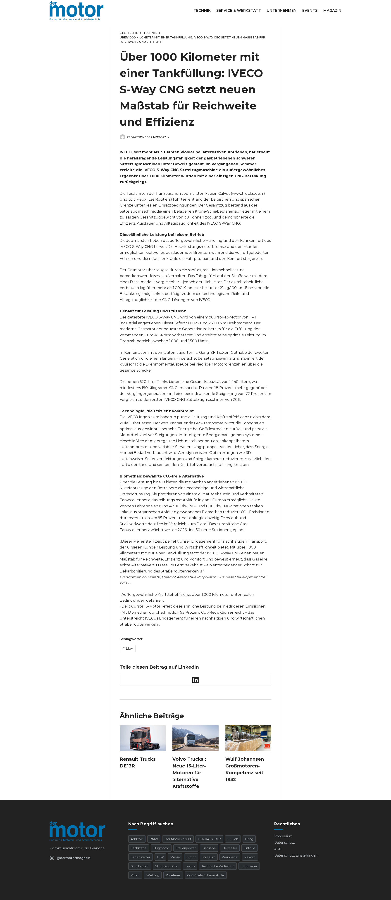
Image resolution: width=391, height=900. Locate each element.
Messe (175, 857)
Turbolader (249, 866)
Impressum (283, 836)
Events (310, 10)
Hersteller (230, 848)
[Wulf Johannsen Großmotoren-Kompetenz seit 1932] (248, 738)
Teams (190, 866)
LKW (160, 857)
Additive (137, 839)
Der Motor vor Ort (178, 839)
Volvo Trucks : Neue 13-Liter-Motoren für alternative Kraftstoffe (189, 772)
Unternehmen (282, 10)
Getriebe (209, 848)
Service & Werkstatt (238, 10)
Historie (249, 848)
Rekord (249, 857)
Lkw (127, 648)
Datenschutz (284, 843)
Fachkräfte (139, 848)
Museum (209, 857)
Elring (249, 839)
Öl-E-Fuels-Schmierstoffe (205, 875)
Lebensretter (140, 857)
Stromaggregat (167, 866)
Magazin (332, 10)
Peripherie (230, 857)
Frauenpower (186, 848)
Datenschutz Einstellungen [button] (295, 855)
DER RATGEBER (209, 839)
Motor (191, 857)
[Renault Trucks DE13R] (143, 738)
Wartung (152, 875)
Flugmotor (161, 848)
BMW (154, 839)
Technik (202, 10)
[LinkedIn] (195, 680)
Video (135, 875)
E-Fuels (233, 839)
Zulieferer (173, 875)
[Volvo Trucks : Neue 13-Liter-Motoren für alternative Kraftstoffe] (195, 738)
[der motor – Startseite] (83, 831)
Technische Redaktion (218, 866)
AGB (277, 849)
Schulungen (139, 866)
